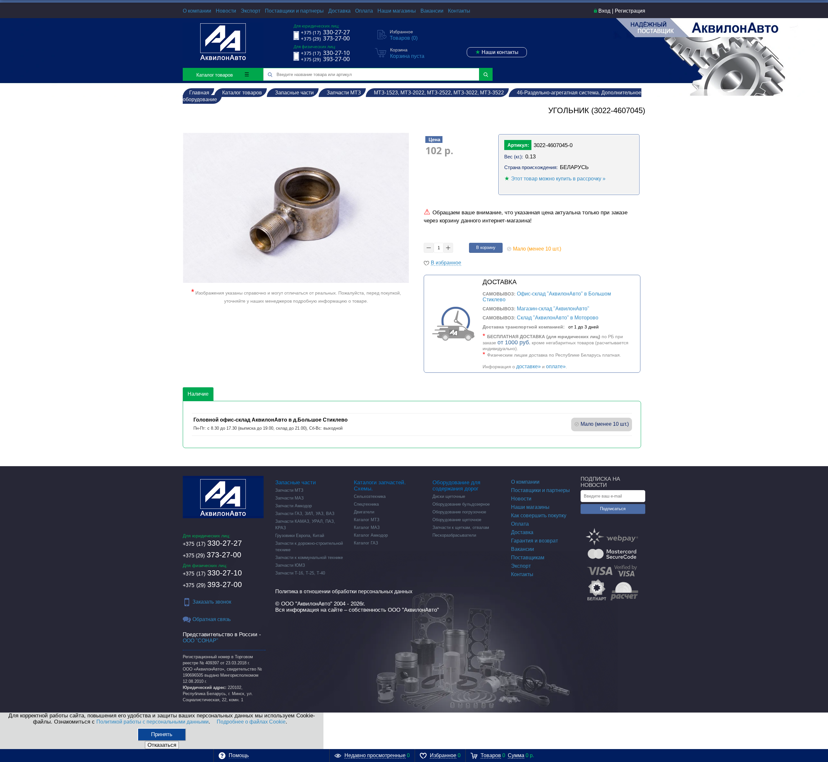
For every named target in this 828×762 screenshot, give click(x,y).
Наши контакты (496, 52)
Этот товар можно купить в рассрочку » (558, 178)
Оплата (364, 11)
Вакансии (431, 11)
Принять (161, 734)
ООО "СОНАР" (200, 640)
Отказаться (161, 745)
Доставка (339, 11)
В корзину (486, 247)
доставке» (528, 366)
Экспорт (250, 11)
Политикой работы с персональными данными (152, 721)
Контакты (459, 11)
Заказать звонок (211, 602)
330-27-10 (212, 573)
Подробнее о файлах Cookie (251, 721)
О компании (197, 11)
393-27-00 (212, 584)
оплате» (556, 366)
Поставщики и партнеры (294, 11)
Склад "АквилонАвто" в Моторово (557, 317)
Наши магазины (396, 11)
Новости (226, 11)
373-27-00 (212, 555)
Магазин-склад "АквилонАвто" (553, 308)
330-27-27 (212, 543)
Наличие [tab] (198, 394)
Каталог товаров (214, 75)
